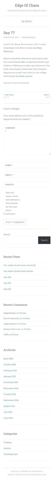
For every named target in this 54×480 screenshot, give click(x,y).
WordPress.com (38, 475)
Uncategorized (21, 83)
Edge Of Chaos (27, 5)
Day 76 (9, 96)
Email (9, 175)
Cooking (8, 442)
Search (7, 234)
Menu (28, 21)
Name (8, 165)
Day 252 (7, 289)
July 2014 (8, 412)
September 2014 (11, 400)
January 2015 (10, 376)
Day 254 (7, 277)
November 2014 (11, 388)
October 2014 (10, 394)
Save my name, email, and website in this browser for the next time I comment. (13, 203)
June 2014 (8, 418)
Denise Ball (19, 62)
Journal (7, 448)
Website (9, 185)
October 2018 (10, 364)
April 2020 (8, 358)
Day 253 (7, 283)
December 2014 (11, 382)
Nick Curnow (26, 76)
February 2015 (10, 370)
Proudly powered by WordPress (27, 471)
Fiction (22, 313)
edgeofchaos (28, 37)
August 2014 (9, 406)
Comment (10, 129)
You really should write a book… (19, 271)
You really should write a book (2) (20, 265)
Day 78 (47, 96)
